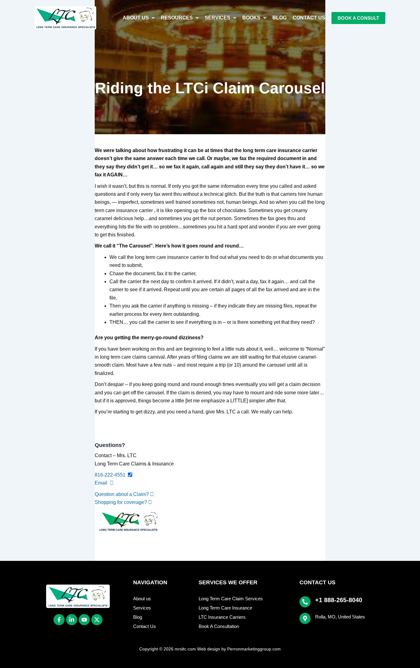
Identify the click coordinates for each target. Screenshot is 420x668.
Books (251, 17)
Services (217, 17)
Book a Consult (358, 18)
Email (102, 482)
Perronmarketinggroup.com (254, 648)
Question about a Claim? (122, 494)
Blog (279, 17)
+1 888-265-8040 (338, 600)
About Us (136, 17)
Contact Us (309, 17)
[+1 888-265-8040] (305, 601)
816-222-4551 (111, 474)
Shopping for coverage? (121, 502)
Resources (177, 17)
